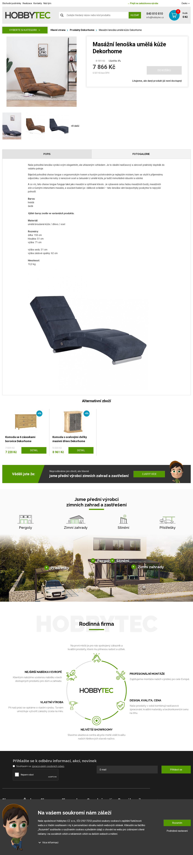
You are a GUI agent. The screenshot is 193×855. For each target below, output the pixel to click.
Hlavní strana (58, 30)
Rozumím (177, 822)
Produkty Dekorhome (82, 30)
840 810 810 (154, 13)
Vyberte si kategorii (23, 30)
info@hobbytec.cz (155, 17)
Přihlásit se (176, 769)
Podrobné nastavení (177, 830)
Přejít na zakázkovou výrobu (142, 3)
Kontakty (37, 3)
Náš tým (47, 3)
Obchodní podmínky (11, 3)
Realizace (27, 3)
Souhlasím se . (40, 766)
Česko (185, 3)
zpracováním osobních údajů (48, 766)
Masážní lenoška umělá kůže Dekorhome (120, 30)
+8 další (75, 125)
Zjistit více (149, 474)
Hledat (134, 15)
